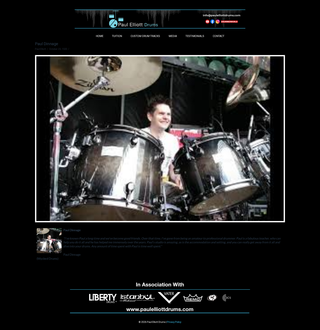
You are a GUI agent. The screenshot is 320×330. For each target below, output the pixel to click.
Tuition (117, 36)
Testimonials (195, 36)
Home (99, 36)
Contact (218, 36)
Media (173, 36)
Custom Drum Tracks (145, 36)
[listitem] (207, 22)
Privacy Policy (174, 322)
